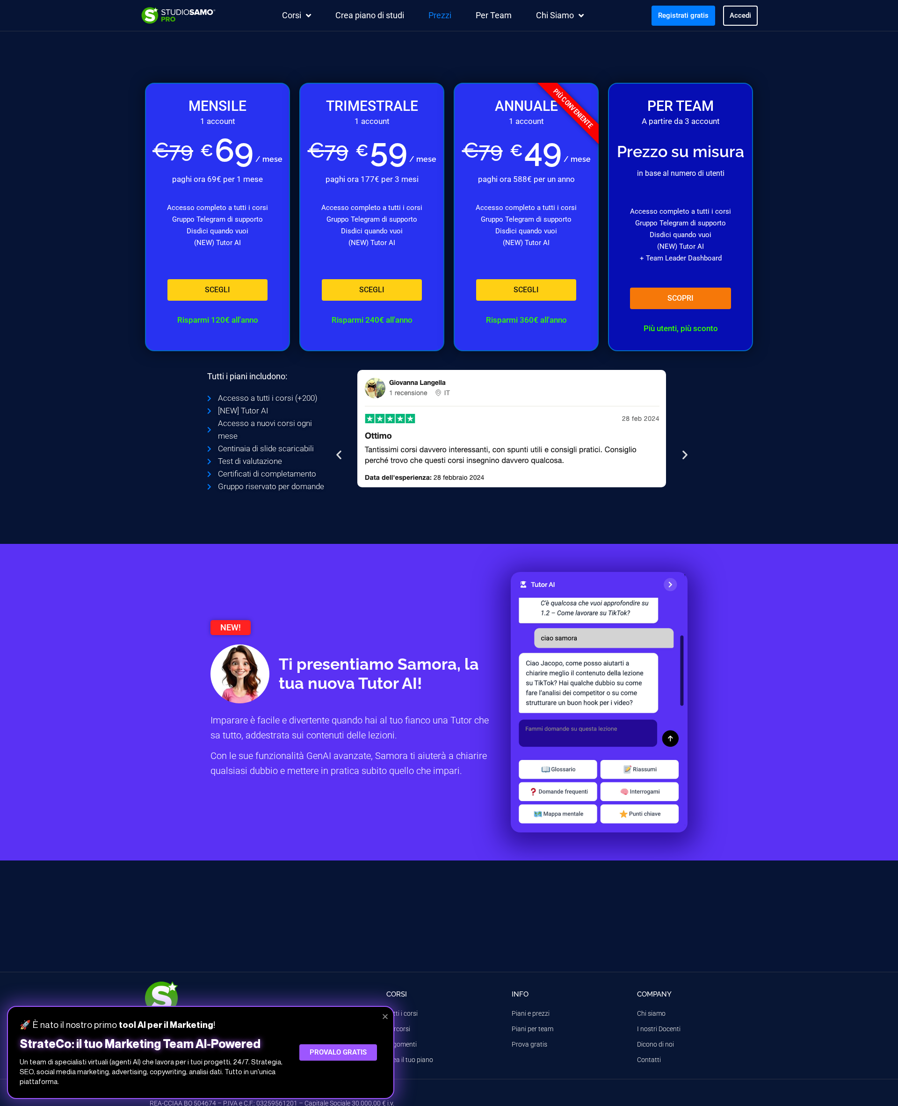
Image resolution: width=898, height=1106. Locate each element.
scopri (680, 298)
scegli (217, 289)
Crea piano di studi (369, 15)
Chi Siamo (555, 15)
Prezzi (439, 15)
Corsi (291, 15)
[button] (339, 455)
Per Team (494, 15)
